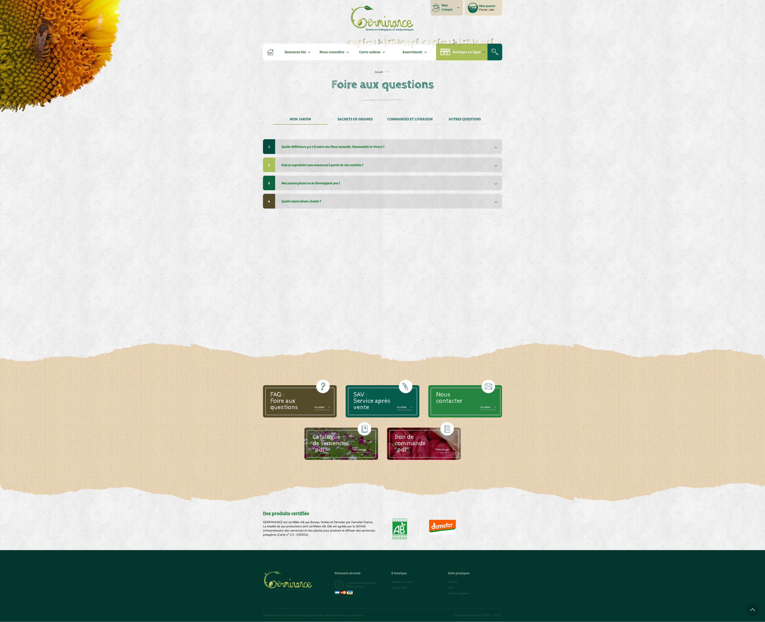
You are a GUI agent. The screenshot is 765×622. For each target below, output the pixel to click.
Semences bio (295, 51)
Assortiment (412, 51)
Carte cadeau (370, 51)
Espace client (399, 588)
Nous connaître (332, 51)
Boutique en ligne (467, 51)
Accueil (379, 71)
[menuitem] (483, 8)
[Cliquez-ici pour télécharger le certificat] (442, 527)
